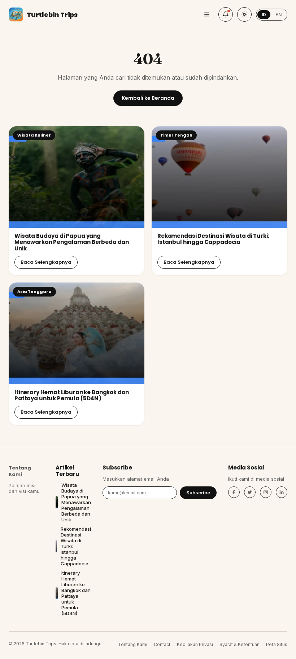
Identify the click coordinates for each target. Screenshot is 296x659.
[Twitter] (250, 492)
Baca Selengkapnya (46, 262)
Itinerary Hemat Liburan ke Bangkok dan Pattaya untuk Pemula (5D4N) (71, 395)
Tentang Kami (20, 471)
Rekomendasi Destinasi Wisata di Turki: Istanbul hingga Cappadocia (213, 239)
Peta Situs (276, 644)
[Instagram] (265, 492)
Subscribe (198, 492)
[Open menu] (207, 14)
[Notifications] (225, 14)
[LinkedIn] (281, 492)
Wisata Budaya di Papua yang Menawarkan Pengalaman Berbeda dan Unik (71, 242)
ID (264, 14)
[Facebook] (234, 492)
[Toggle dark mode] (244, 14)
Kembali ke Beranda (148, 98)
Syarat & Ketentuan (239, 644)
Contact (162, 644)
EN (278, 14)
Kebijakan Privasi (195, 644)
